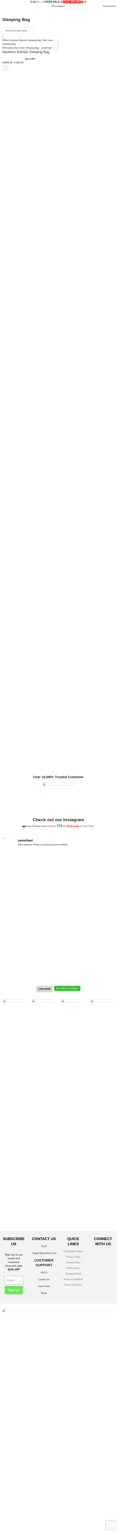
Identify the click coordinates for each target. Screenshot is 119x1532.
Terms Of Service (73, 1500)
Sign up (13, 1505)
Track (105, 6)
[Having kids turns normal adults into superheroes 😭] (87, 1187)
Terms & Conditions (73, 1494)
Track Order (44, 1501)
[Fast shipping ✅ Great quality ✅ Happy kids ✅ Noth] (30, 1187)
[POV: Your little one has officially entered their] (87, 1082)
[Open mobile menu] (2, 6)
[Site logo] (58, 6)
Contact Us (44, 1494)
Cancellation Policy (73, 1466)
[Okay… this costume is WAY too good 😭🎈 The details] (30, 1084)
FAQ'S (44, 1487)
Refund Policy (73, 1477)
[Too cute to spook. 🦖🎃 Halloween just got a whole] (30, 1122)
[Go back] (6, 13)
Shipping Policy (73, 1488)
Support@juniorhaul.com (44, 1468)
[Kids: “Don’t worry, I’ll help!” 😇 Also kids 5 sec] (87, 1156)
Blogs (44, 1508)
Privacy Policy (73, 1472)
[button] (5, 67)
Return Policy (73, 1483)
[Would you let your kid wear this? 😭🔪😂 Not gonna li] (30, 1159)
